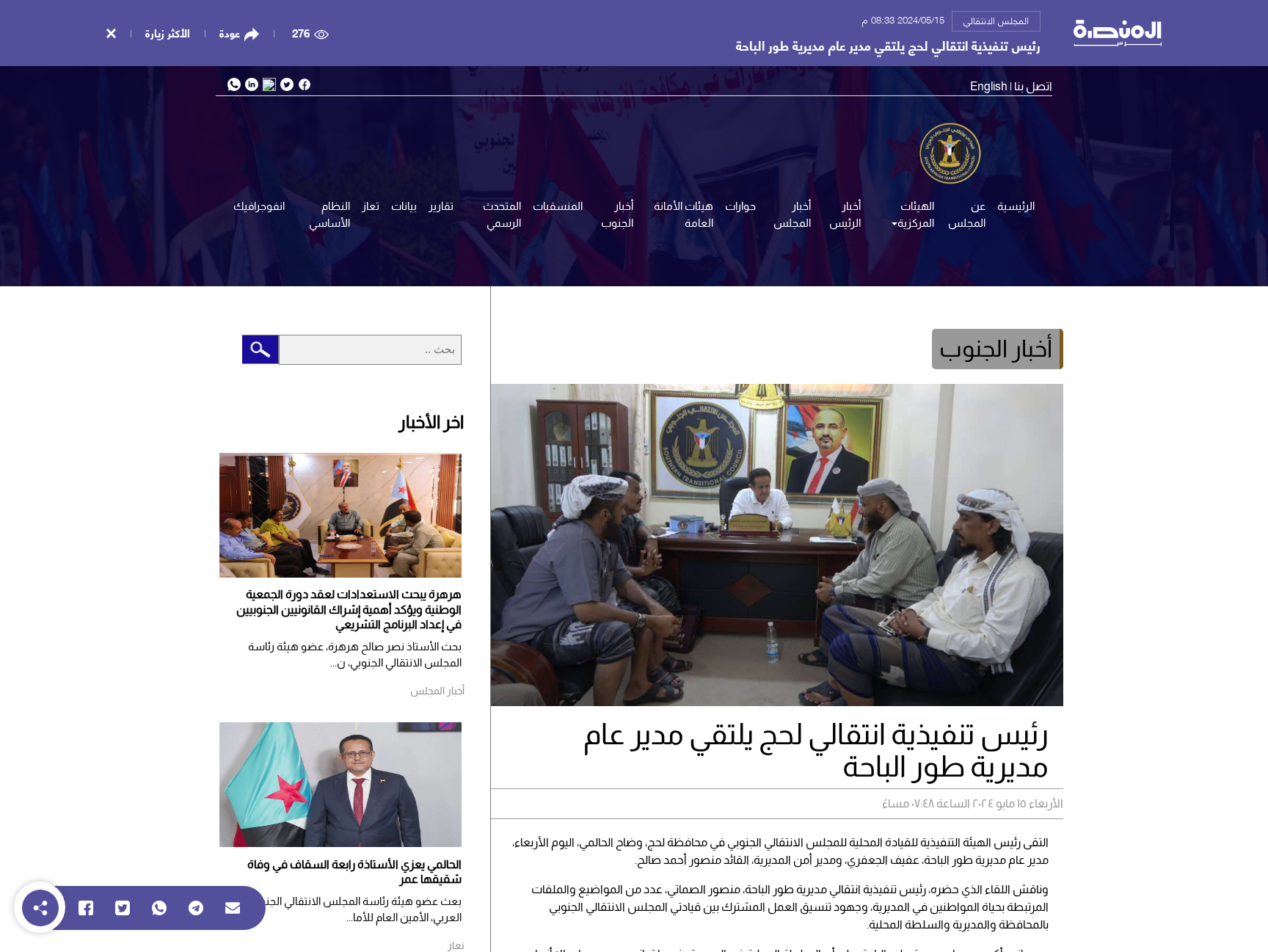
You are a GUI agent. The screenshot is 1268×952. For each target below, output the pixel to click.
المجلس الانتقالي (996, 20)
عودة (229, 33)
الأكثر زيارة (167, 32)
